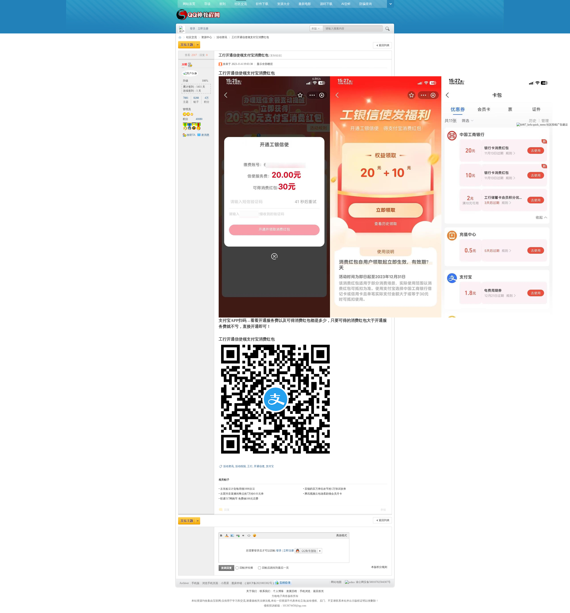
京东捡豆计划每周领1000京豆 (237, 488)
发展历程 (291, 591)
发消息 (205, 134)
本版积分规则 (379, 567)
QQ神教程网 (180, 37)
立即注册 (203, 28)
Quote (243, 535)
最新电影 (305, 4)
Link (238, 535)
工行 (249, 466)
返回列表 (384, 45)
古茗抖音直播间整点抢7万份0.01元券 (242, 493)
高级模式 (341, 535)
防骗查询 (365, 4)
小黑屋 (225, 583)
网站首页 (189, 4)
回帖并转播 (246, 567)
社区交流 (240, 4)
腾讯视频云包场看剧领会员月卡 (323, 493)
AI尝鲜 (345, 4)
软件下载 (262, 4)
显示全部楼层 (265, 64)
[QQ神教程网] (198, 20)
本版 (314, 28)
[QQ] (283, 582)
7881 (185, 97)
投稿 (554, 124)
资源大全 (283, 4)
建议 (565, 124)
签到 (222, 4)
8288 (196, 97)
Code (249, 535)
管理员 (187, 109)
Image (232, 535)
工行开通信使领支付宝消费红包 (250, 37)
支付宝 (270, 466)
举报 (383, 509)
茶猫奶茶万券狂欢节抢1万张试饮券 (325, 488)
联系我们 (265, 591)
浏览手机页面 (210, 583)
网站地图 (336, 582)
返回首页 (318, 591)
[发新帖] (189, 44)
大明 (184, 64)
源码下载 (326, 4)
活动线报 (240, 466)
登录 (192, 28)
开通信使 (259, 466)
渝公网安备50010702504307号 (373, 582)
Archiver (184, 583)
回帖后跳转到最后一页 (275, 567)
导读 (207, 4)
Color (226, 535)
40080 (199, 119)
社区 (549, 124)
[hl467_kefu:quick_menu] (531, 124)
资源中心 (206, 37)
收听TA (191, 134)
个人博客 (278, 591)
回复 (227, 509)
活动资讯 (221, 37)
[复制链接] (275, 55)
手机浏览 (305, 591)
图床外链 (237, 583)
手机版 (195, 583)
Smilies (254, 535)
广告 (559, 124)
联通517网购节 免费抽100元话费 (239, 498)
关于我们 (251, 591)
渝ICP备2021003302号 (259, 583)
